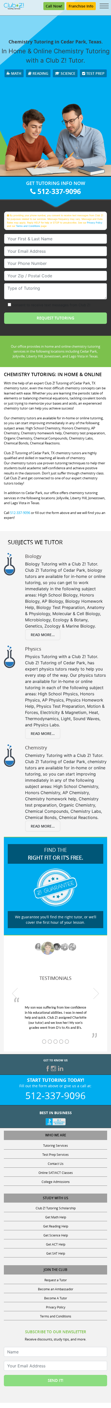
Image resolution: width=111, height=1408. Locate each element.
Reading (39, 73)
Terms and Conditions (28, 226)
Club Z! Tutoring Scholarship (56, 1208)
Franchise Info (81, 6)
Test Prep (95, 73)
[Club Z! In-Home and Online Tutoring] (14, 5)
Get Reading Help (55, 1226)
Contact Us (56, 1163)
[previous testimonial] (15, 993)
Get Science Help (55, 1235)
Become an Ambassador (55, 1289)
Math (15, 73)
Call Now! (54, 6)
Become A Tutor (55, 1298)
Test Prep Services (55, 1154)
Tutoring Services (55, 1145)
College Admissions (56, 1182)
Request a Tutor (55, 1280)
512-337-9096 (58, 191)
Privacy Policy (94, 222)
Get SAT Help (55, 1253)
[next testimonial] (96, 993)
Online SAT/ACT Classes (55, 1173)
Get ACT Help (55, 1244)
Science (67, 73)
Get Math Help (55, 1217)
